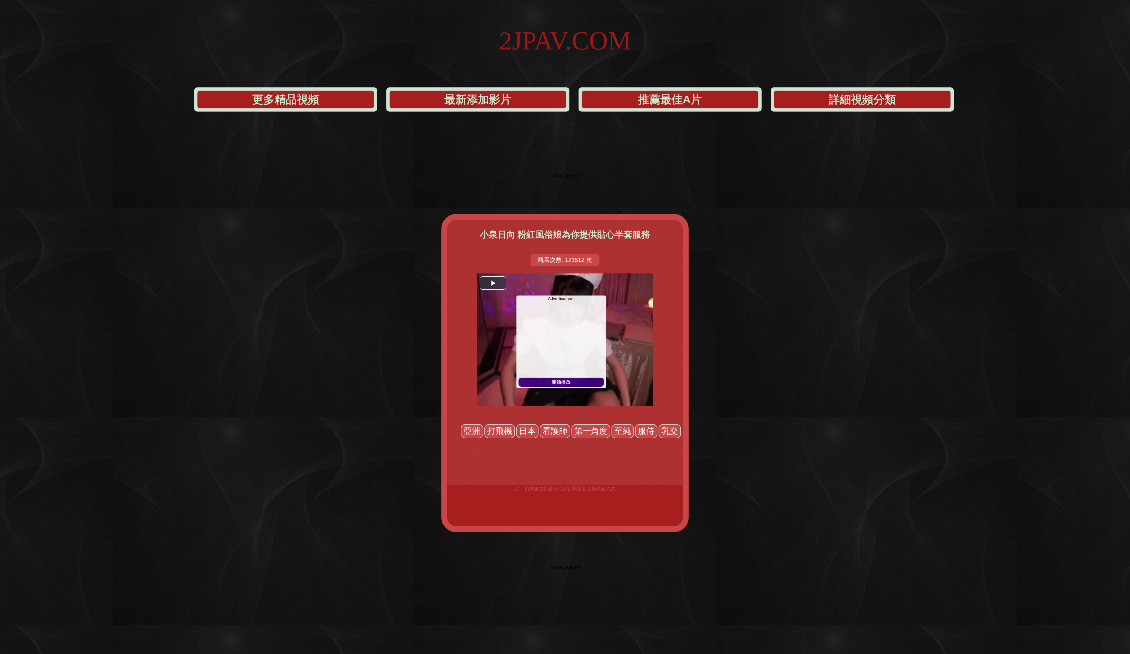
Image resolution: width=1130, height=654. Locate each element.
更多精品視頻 (285, 99)
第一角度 (590, 431)
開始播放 (561, 381)
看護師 (555, 431)
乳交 (670, 431)
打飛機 (499, 431)
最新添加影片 (477, 99)
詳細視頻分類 (862, 99)
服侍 (646, 431)
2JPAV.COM (565, 40)
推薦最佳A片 (670, 99)
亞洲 (472, 431)
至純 (622, 431)
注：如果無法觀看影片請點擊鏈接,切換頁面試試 (565, 488)
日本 (527, 431)
